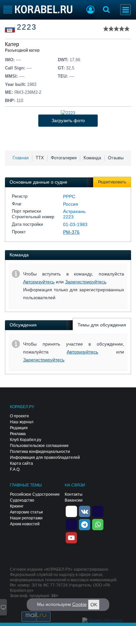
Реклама (18, 433)
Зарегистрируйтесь (85, 281)
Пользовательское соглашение (39, 445)
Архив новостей (25, 524)
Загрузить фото (68, 120)
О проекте (19, 416)
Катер (12, 44)
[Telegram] (84, 524)
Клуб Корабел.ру (25, 439)
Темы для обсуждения (102, 324)
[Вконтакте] (84, 510)
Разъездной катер (22, 50)
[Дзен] (71, 510)
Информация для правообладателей (45, 457)
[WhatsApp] (97, 524)
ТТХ (40, 157)
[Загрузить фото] (68, 113)
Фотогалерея (64, 157)
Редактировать (112, 182)
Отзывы (115, 157)
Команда (92, 157)
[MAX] (71, 524)
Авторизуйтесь (38, 281)
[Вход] (90, 10)
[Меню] (125, 9)
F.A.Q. (15, 469)
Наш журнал (21, 422)
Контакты (74, 494)
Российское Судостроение (35, 494)
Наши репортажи (26, 518)
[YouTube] (71, 537)
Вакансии (74, 500)
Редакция (19, 428)
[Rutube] (97, 510)
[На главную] (37, 9)
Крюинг (16, 506)
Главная (21, 157)
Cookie (79, 604)
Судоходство (22, 500)
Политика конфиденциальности (40, 451)
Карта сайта (21, 463)
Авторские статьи (26, 512)
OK (93, 604)
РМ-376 (71, 232)
